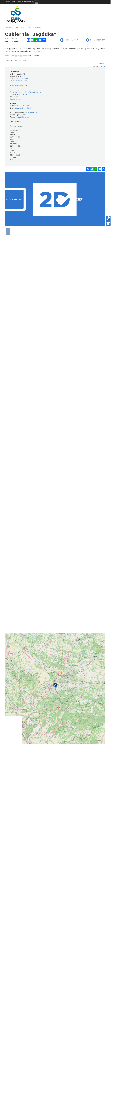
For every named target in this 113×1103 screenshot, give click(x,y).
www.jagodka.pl (31, 113)
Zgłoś (102, 64)
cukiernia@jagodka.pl (23, 108)
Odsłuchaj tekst (71, 40)
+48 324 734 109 (22, 106)
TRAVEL (27, 2)
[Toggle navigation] (36, 2)
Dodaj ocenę (33, 56)
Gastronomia (15, 99)
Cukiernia (25, 117)
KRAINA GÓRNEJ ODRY (13, 2)
